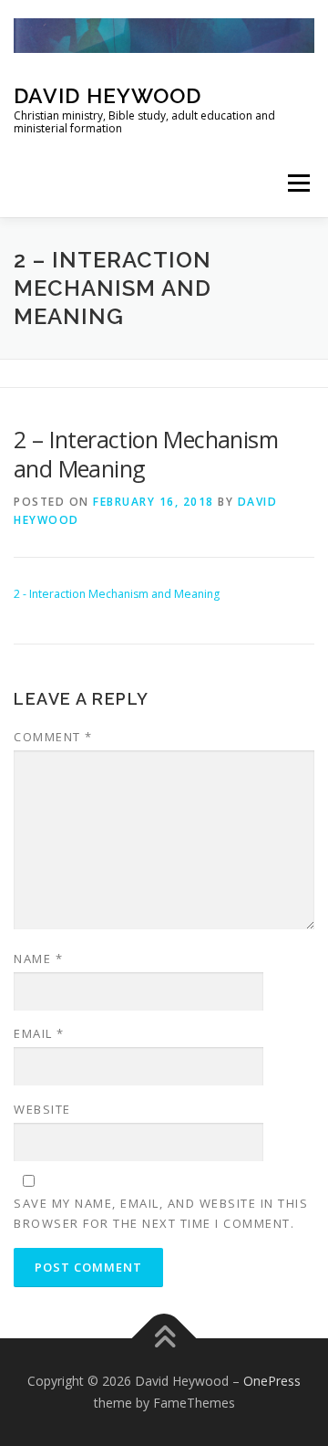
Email (39, 1033)
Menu (297, 183)
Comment (53, 736)
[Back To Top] (164, 1338)
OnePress (272, 1380)
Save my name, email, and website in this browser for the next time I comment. (161, 1213)
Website (42, 1109)
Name (38, 958)
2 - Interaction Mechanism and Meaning (117, 594)
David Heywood (107, 95)
